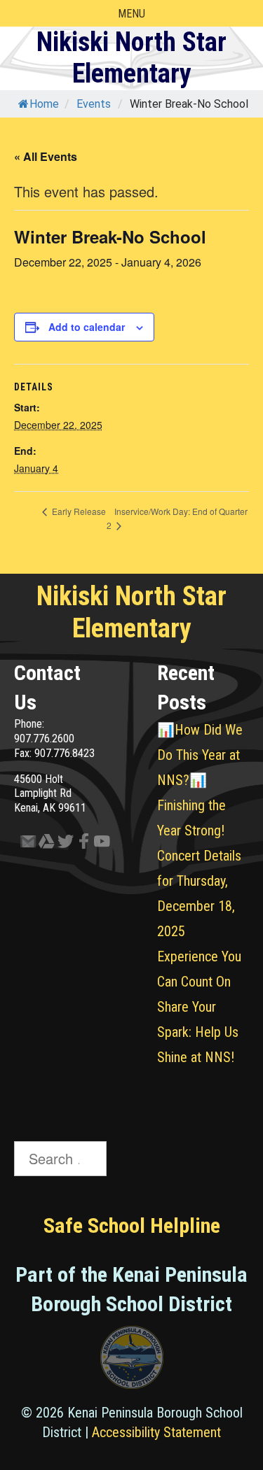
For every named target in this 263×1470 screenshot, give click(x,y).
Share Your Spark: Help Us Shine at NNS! (197, 1032)
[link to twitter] (60, 844)
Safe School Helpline (131, 1225)
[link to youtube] (97, 844)
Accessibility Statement (156, 1432)
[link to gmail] (23, 844)
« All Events (45, 156)
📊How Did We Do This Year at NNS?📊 (200, 755)
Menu (131, 13)
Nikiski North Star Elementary (131, 58)
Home (44, 104)
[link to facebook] (78, 844)
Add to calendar (86, 327)
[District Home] (131, 1361)
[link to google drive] (41, 844)
